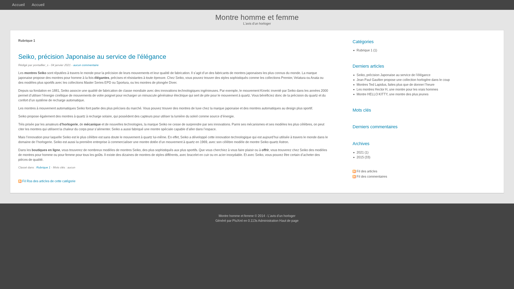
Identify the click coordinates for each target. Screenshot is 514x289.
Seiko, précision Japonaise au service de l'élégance (92, 56)
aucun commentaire (86, 65)
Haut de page (289, 220)
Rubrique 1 (43, 167)
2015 (360, 157)
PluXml (237, 220)
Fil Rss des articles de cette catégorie (48, 181)
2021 (360, 152)
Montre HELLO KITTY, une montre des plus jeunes (392, 94)
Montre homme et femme (257, 17)
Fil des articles (367, 171)
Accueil (18, 5)
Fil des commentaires (372, 176)
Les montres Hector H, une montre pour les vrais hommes (397, 89)
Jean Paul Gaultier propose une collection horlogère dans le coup (403, 79)
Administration (268, 220)
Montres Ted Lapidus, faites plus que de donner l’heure (395, 84)
